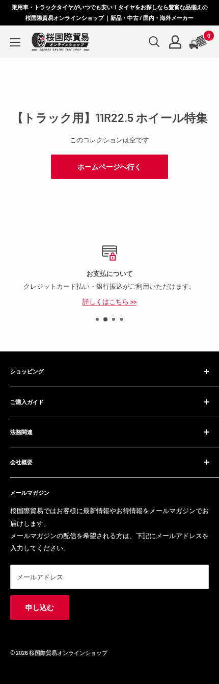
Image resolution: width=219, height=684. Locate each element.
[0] (198, 41)
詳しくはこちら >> (109, 301)
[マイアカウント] (175, 41)
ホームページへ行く (109, 166)
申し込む (39, 607)
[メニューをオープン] (15, 42)
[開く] (154, 41)
